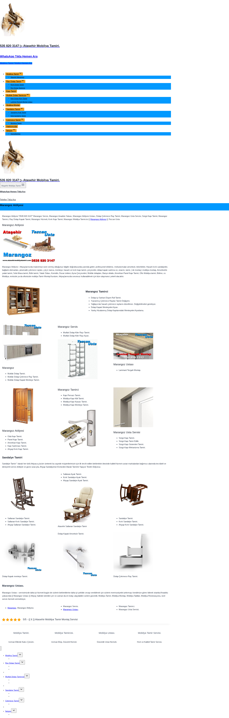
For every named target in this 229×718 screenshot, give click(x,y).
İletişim (8, 711)
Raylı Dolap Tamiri (17, 85)
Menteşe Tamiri (16, 123)
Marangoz (12, 608)
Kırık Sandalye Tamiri (18, 116)
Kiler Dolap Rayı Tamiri (19, 99)
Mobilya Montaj (12, 105)
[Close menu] (0, 648)
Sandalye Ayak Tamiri (18, 113)
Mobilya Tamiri (11, 655)
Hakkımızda (11, 126)
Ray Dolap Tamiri (12, 663)
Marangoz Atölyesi (98, 219)
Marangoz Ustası (70, 609)
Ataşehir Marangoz (17, 77)
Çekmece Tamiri (12, 701)
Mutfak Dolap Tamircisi (14, 677)
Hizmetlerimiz (15, 134)
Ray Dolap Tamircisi (18, 88)
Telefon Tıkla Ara (8, 200)
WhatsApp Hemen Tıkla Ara (12, 191)
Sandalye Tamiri (12, 690)
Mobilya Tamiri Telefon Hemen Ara (16, 63)
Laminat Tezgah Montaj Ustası (21, 102)
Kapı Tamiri (11, 91)
